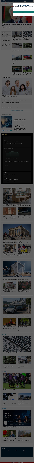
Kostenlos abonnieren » (24, 12)
